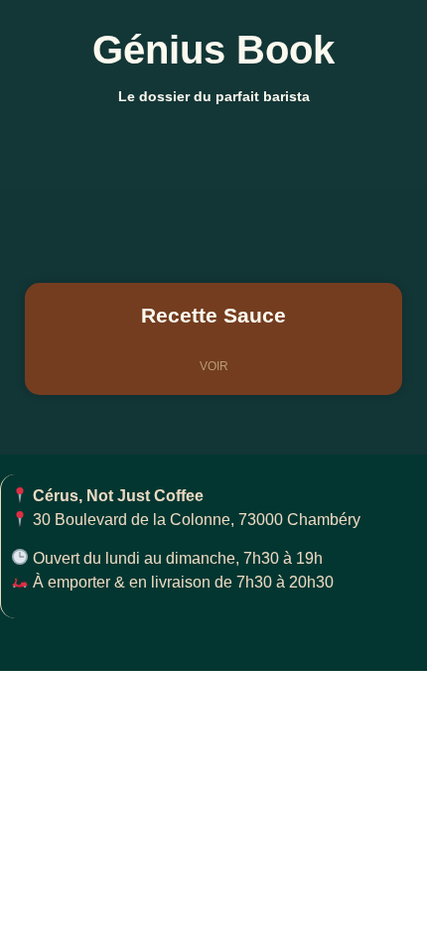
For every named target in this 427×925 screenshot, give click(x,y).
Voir (214, 366)
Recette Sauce (213, 315)
